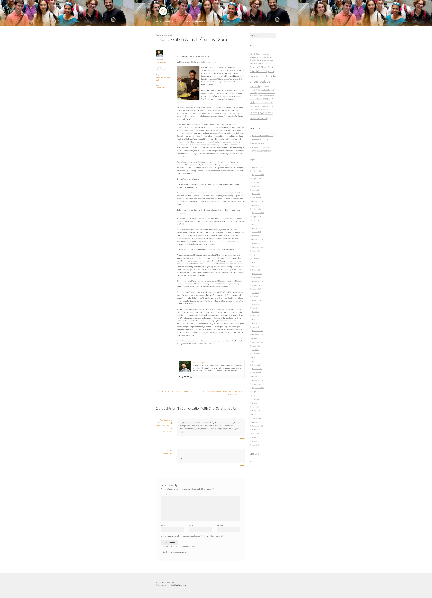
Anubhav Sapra (161, 62)
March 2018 (256, 270)
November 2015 (257, 335)
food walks (253, 93)
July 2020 (255, 182)
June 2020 (255, 186)
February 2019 (257, 228)
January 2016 (256, 327)
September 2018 (258, 247)
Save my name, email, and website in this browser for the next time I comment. (193, 536)
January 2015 (256, 373)
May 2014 (255, 403)
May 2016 (255, 312)
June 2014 (255, 399)
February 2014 (257, 414)
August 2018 (256, 251)
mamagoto (271, 95)
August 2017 (256, 289)
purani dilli (264, 109)
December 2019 (257, 201)
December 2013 (257, 422)
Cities (188, 21)
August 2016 (256, 300)
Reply (242, 438)
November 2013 (257, 426)
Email (191, 525)
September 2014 (258, 388)
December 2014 (257, 376)
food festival (269, 90)
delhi (260, 67)
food (262, 90)
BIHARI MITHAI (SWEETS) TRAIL (262, 147)
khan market (265, 95)
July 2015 (255, 350)
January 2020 (256, 198)
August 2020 (256, 179)
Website (220, 525)
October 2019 (257, 209)
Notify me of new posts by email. (175, 552)
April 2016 (255, 316)
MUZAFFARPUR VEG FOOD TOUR (262, 136)
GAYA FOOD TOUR (258, 143)
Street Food (257, 113)
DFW (255, 90)
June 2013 (255, 445)
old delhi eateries (260, 103)
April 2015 (255, 361)
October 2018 (257, 243)
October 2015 (257, 338)
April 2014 (255, 407)
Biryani (263, 57)
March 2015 (256, 365)
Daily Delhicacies (161, 70)
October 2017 (257, 285)
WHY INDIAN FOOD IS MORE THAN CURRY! (177, 391)
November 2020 (257, 167)
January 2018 (256, 277)
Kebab (256, 95)
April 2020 (255, 190)
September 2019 (258, 213)
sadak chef (160, 77)
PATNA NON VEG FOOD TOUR (261, 151)
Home (158, 21)
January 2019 (256, 232)
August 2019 (256, 217)
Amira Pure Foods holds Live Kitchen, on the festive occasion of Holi (223, 392)
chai (270, 57)
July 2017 (255, 293)
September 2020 (258, 175)
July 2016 (255, 304)
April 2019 (255, 224)
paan (259, 109)
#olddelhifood (265, 54)
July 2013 (255, 441)
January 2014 (256, 418)
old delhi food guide (261, 106)
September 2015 (258, 342)
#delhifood (255, 53)
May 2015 (255, 357)
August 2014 (256, 392)
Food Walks (169, 21)
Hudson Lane (266, 93)
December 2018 (257, 236)
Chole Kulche (257, 63)
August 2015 (256, 346)
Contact (213, 21)
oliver (169, 450)
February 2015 (257, 369)
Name (164, 525)
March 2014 (256, 411)
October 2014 (257, 384)
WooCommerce (180, 585)
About (180, 21)
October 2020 (257, 171)
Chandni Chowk (256, 60)
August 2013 (256, 437)
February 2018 (257, 274)
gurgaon (260, 93)
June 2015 (255, 354)
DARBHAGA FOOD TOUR (260, 139)
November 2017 (257, 281)
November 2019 (257, 205)
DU (259, 90)
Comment (165, 494)
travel (269, 119)
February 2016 (257, 323)
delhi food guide (264, 71)
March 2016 (256, 319)
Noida (255, 99)
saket (268, 109)
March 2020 (256, 194)
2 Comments (160, 88)
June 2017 (255, 297)
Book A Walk (225, 21)
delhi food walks (259, 76)
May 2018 (255, 262)
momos (252, 99)
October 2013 (257, 430)
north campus (263, 98)
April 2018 (255, 266)
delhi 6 (265, 67)
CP (256, 67)
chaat (267, 57)
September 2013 (258, 433)
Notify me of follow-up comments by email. (179, 546)
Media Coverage (201, 21)
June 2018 (255, 258)
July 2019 (255, 220)
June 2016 (255, 308)
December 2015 (257, 331)
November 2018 (257, 239)
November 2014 (257, 380)
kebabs (260, 95)
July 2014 (255, 395)
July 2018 (255, 255)
